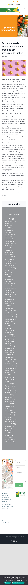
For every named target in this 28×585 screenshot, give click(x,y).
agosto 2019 (8, 372)
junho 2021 (8, 328)
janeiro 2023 (8, 286)
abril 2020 (8, 355)
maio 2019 (8, 379)
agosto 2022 (8, 297)
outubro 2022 (9, 292)
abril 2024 (8, 252)
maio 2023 (8, 277)
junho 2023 (8, 274)
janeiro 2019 (8, 388)
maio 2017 (8, 433)
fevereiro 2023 (9, 283)
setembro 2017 (9, 424)
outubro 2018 (9, 395)
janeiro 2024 (8, 259)
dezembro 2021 (9, 315)
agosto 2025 (8, 223)
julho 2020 (8, 348)
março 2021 (8, 335)
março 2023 (8, 281)
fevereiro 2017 (9, 439)
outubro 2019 (9, 368)
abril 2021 (8, 332)
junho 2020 (8, 350)
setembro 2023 (9, 268)
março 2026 (8, 219)
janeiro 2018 (8, 415)
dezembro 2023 (9, 261)
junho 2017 (8, 430)
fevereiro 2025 (9, 234)
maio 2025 (8, 228)
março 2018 (8, 410)
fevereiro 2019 (9, 386)
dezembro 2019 (9, 364)
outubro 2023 (9, 266)
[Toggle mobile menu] (25, 8)
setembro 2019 (9, 370)
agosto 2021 (8, 324)
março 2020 (8, 357)
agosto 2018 (8, 399)
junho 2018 (8, 404)
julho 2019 (8, 375)
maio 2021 (8, 330)
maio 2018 (8, 406)
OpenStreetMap (9, 487)
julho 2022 (8, 299)
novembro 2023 (9, 263)
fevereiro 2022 (9, 310)
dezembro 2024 (9, 239)
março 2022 (8, 308)
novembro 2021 (9, 317)
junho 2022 (8, 301)
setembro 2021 (9, 321)
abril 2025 (8, 230)
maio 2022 (8, 303)
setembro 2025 (9, 221)
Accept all (7, 582)
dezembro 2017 (9, 417)
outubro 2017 (9, 422)
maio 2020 (8, 352)
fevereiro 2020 (9, 359)
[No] (26, 580)
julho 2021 (8, 326)
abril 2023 (8, 279)
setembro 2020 (9, 344)
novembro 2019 (9, 366)
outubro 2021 (9, 319)
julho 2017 (8, 428)
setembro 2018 (9, 397)
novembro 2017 (9, 419)
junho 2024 (8, 248)
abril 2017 (8, 435)
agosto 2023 (8, 270)
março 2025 (8, 232)
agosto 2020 (8, 346)
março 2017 (8, 437)
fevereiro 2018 (9, 413)
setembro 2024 (9, 243)
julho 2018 (8, 402)
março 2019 (8, 384)
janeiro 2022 (8, 312)
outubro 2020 (9, 341)
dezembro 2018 (9, 390)
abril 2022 (8, 306)
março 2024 (8, 254)
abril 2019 (8, 381)
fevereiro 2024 (9, 257)
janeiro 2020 (8, 361)
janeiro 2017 (8, 442)
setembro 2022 (9, 295)
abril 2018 (8, 408)
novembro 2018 (9, 393)
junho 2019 (8, 377)
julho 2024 (8, 246)
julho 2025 (8, 226)
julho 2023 (8, 272)
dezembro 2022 (9, 288)
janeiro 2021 (8, 339)
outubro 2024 (9, 241)
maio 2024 (8, 250)
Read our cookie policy (18, 582)
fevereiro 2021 (9, 337)
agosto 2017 (8, 426)
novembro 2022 (9, 290)
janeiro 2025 (8, 237)
